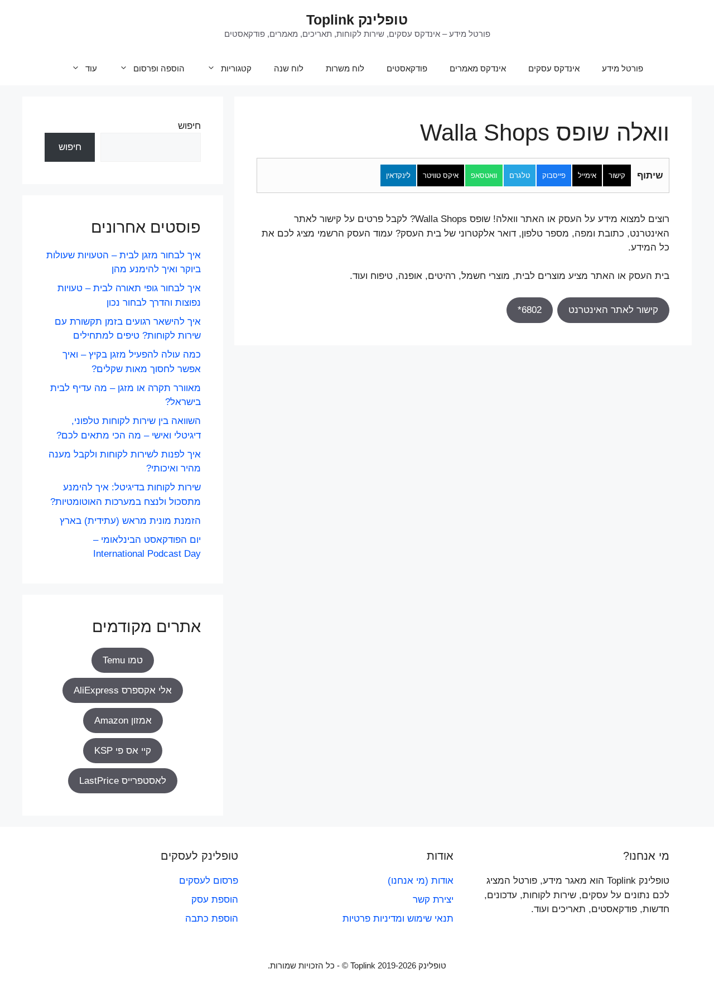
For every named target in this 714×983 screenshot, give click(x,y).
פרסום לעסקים (208, 880)
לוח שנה (288, 68)
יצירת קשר (433, 899)
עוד (91, 68)
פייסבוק (554, 175)
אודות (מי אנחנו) (421, 880)
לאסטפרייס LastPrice (122, 780)
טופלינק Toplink (357, 19)
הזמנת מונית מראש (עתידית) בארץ (130, 520)
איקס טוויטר (441, 175)
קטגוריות (236, 68)
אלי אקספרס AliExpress (123, 690)
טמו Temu (123, 660)
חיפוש (189, 126)
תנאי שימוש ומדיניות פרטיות (398, 918)
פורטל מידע (622, 68)
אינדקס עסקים (554, 68)
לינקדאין (398, 175)
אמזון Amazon (123, 720)
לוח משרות (345, 68)
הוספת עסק (214, 899)
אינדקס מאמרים (478, 68)
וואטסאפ (484, 175)
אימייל (587, 175)
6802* (530, 310)
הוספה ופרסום (159, 68)
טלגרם (519, 175)
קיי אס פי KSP (122, 750)
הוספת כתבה (211, 918)
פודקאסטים (407, 68)
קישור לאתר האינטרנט (613, 310)
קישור (617, 175)
